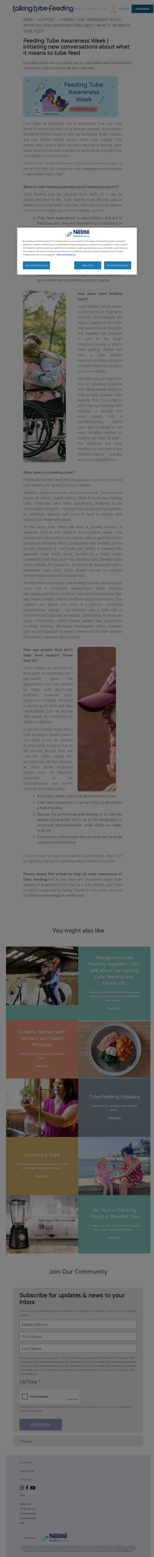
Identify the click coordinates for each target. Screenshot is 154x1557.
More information (66, 254)
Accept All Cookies (117, 265)
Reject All (87, 265)
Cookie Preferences (36, 265)
